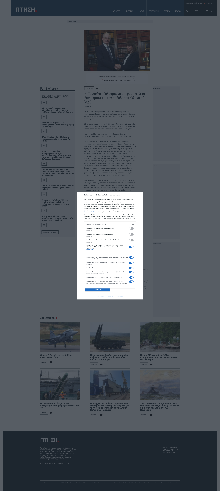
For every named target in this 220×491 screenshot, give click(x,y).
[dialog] (110, 245)
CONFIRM (97, 290)
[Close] (139, 195)
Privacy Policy (119, 296)
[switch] (131, 228)
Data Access (110, 296)
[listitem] (110, 225)
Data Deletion (100, 296)
